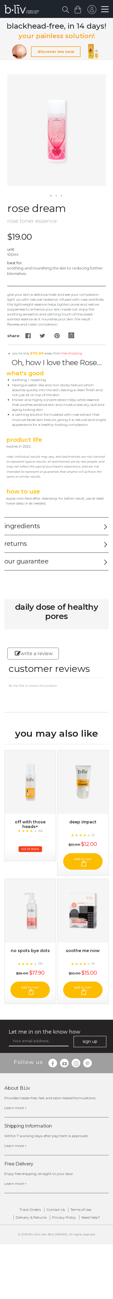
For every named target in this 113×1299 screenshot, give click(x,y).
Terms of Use (80, 1209)
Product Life (24, 439)
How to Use (23, 491)
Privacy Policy (64, 1217)
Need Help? (90, 1217)
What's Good (25, 373)
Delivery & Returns (31, 1217)
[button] (51, 196)
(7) (93, 835)
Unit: (11, 249)
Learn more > (15, 1108)
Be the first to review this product (33, 686)
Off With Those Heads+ (30, 824)
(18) (40, 963)
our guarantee (26, 561)
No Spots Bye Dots (30, 950)
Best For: (15, 262)
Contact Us (55, 1209)
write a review (37, 653)
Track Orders (30, 1209)
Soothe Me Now (83, 950)
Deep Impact (82, 822)
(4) (93, 963)
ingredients (22, 526)
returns (15, 544)
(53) (40, 831)
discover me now (55, 51)
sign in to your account (92, 11)
